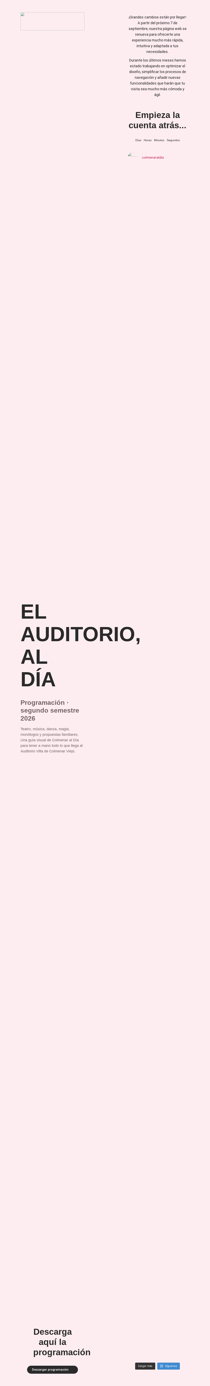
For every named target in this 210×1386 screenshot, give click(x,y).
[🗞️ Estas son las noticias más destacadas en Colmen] (181, 763)
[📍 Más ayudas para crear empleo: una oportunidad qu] (134, 650)
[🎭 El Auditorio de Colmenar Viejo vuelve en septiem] (150, 603)
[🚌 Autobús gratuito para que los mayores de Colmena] (165, 504)
